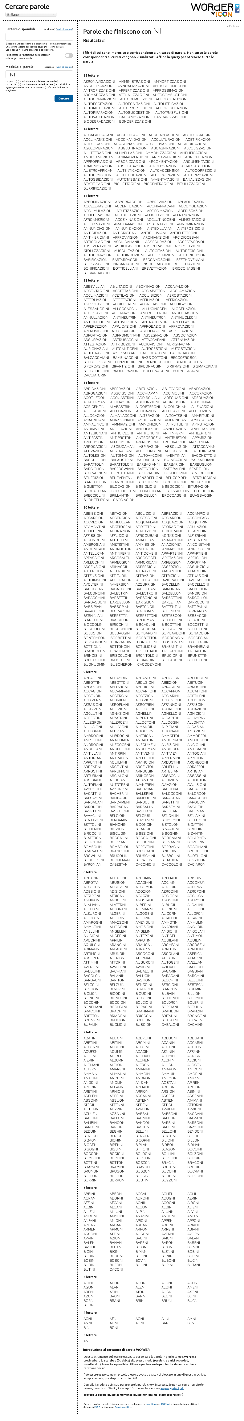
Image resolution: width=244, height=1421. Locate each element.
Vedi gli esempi (64, 29)
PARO (97, 1406)
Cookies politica (123, 1406)
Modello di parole (20, 66)
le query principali (172, 1388)
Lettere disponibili (20, 29)
